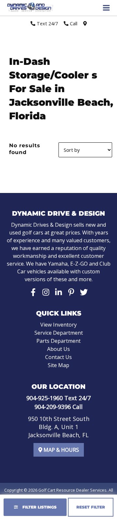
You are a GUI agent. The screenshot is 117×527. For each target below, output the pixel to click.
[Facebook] (33, 292)
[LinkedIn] (58, 292)
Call (73, 23)
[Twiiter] (84, 292)
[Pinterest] (71, 292)
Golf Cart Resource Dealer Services (72, 490)
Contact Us (58, 357)
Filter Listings (39, 507)
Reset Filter (90, 507)
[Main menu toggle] (106, 7)
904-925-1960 (44, 398)
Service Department (58, 332)
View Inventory (58, 324)
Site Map (58, 365)
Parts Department (58, 340)
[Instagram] (46, 292)
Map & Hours (60, 449)
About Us (58, 349)
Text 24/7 (46, 23)
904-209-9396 (52, 407)
